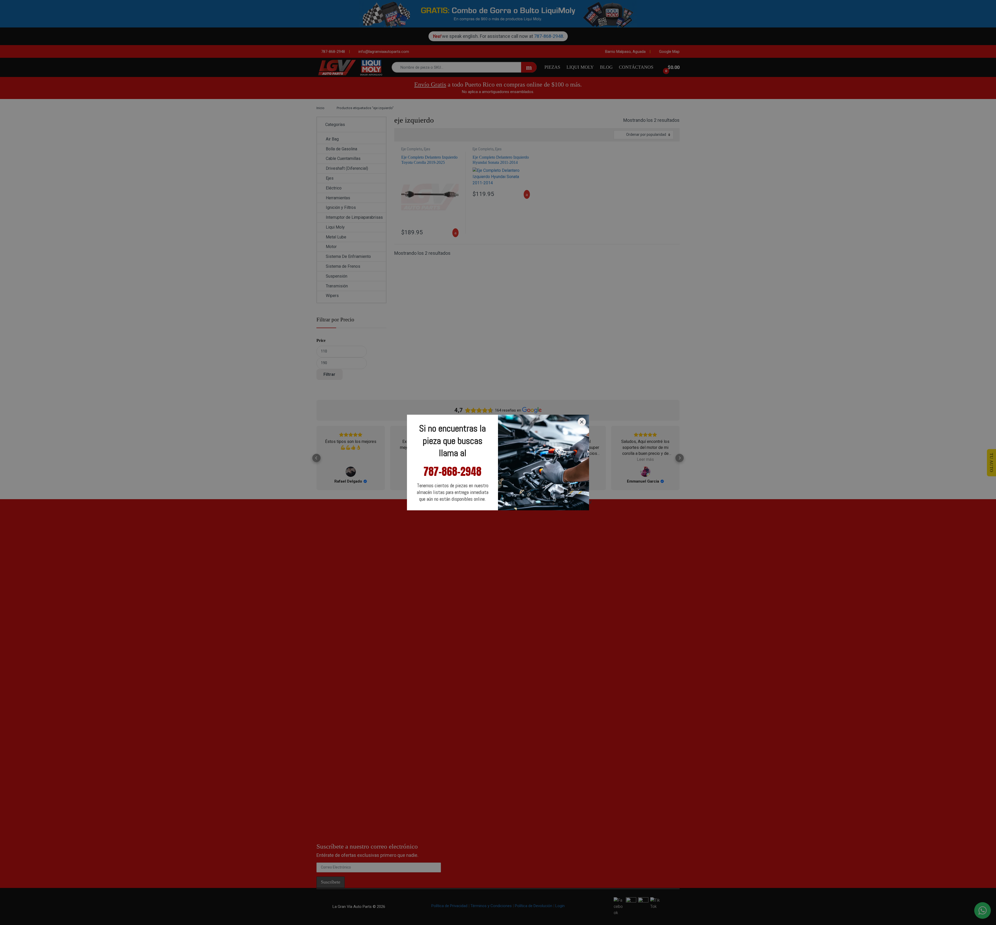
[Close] (582, 422)
